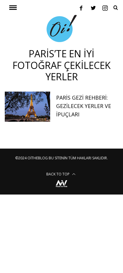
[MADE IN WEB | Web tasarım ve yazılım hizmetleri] (61, 187)
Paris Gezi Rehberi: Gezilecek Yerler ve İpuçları (83, 106)
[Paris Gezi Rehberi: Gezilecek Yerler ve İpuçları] (27, 107)
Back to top (58, 174)
